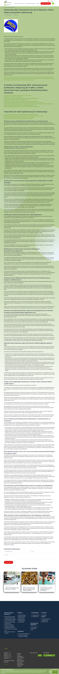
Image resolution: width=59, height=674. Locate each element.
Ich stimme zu (55, 672)
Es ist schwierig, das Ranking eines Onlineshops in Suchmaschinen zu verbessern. (21, 114)
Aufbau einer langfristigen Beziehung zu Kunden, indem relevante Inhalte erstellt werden (22, 106)
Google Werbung (45, 620)
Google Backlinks (22, 620)
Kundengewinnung (35, 615)
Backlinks (20, 612)
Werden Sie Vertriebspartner (30, 3)
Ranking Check (45, 621)
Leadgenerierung (35, 616)
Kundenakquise (35, 612)
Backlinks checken (22, 616)
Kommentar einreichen (8, 562)
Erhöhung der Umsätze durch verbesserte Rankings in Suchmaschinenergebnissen (21, 101)
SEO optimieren (34, 627)
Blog (20, 3)
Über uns (22, 3)
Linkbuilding (44, 615)
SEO (32, 629)
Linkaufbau (43, 612)
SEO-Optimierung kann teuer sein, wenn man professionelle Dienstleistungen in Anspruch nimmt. (24, 115)
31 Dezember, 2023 (8, 14)
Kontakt (38, 3)
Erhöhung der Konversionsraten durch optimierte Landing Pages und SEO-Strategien (22, 98)
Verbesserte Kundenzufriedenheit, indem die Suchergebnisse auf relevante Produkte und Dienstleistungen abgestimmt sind (29, 103)
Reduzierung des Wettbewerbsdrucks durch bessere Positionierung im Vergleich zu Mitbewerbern (24, 102)
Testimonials (16, 3)
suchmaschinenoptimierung (9, 7)
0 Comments (15, 14)
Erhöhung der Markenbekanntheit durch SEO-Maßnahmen (16, 99)
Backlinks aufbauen (22, 615)
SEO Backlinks (21, 622)
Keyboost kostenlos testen (45, 3)
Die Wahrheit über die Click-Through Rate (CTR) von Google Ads (11, 629)
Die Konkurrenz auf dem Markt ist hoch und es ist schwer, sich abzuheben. (19, 117)
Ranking (43, 616)
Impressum (6, 664)
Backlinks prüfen (22, 619)
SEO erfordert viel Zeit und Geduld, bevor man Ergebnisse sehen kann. (19, 118)
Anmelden (49, 655)
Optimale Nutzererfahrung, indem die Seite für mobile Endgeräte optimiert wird (20, 105)
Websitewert (21, 631)
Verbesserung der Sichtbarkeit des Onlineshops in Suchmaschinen (18, 95)
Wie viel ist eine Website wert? (24, 633)
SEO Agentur (33, 628)
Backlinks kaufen (22, 617)
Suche (40, 655)
